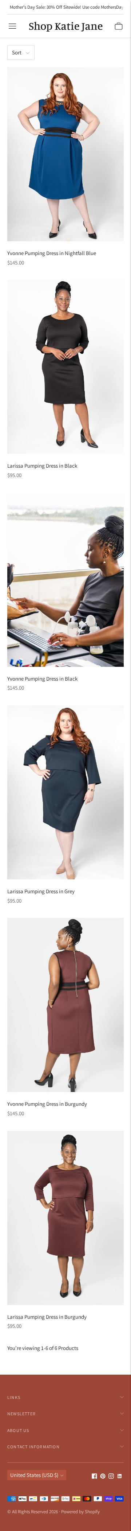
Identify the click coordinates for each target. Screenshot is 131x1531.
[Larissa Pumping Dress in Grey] (65, 792)
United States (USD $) (34, 1475)
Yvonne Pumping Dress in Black (42, 678)
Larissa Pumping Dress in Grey (41, 891)
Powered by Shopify (80, 1512)
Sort (16, 52)
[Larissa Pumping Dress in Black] (65, 367)
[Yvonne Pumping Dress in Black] (65, 580)
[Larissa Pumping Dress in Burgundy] (65, 1218)
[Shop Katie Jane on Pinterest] (103, 1476)
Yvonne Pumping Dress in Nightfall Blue (51, 253)
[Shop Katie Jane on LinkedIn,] (119, 1476)
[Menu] (12, 26)
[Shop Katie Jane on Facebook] (94, 1476)
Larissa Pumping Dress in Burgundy (47, 1316)
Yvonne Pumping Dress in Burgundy (47, 1103)
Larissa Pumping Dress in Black (42, 465)
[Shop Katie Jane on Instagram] (111, 1476)
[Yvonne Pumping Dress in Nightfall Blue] (65, 154)
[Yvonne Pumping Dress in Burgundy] (65, 1005)
